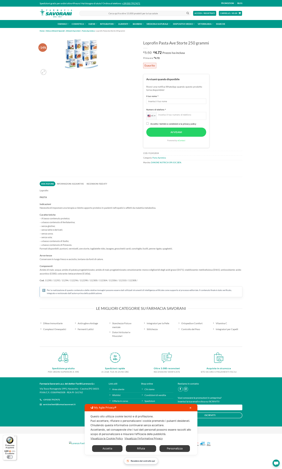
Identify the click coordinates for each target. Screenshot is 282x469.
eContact (181, 140)
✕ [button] (190, 407)
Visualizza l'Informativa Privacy (143, 438)
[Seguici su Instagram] (185, 389)
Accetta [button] (107, 448)
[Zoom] (43, 72)
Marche (220, 24)
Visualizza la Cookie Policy (106, 438)
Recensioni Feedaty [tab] (97, 184)
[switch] (10, 457)
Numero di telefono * (156, 109)
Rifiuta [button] (141, 448)
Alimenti (123, 24)
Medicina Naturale (157, 24)
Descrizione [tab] (47, 184)
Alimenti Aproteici (73, 31)
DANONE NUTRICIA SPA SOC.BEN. (166, 162)
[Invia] (187, 13)
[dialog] (141, 429)
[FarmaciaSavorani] (56, 13)
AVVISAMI (176, 132)
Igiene (91, 24)
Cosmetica (78, 24)
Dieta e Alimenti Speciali (55, 31)
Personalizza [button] (175, 448)
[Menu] (15, 437)
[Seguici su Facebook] (180, 389)
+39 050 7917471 (131, 3)
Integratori (107, 24)
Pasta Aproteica (88, 31)
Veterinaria (205, 24)
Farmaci (62, 24)
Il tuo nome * (152, 96)
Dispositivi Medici (183, 24)
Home (42, 31)
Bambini (137, 24)
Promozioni (227, 3)
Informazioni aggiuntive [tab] (70, 184)
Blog (239, 3)
